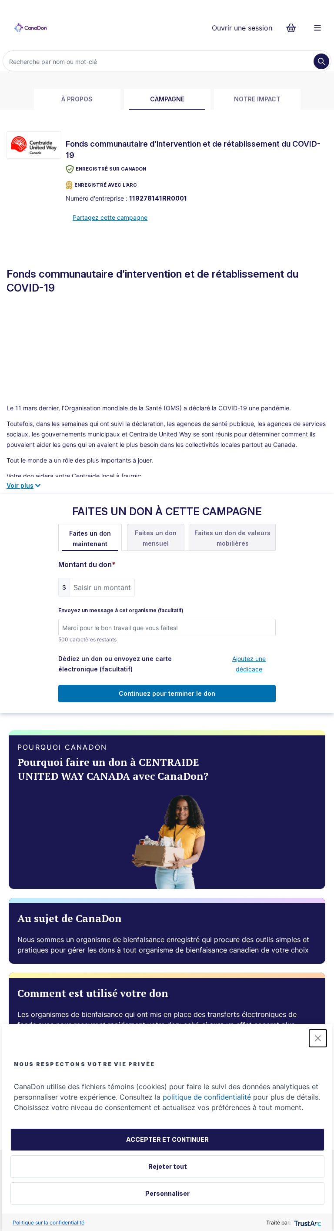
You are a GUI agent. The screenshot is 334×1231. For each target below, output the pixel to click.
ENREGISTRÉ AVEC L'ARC (105, 185)
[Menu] (317, 27)
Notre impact (257, 99)
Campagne (167, 99)
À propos (77, 99)
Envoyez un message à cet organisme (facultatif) (121, 610)
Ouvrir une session (242, 27)
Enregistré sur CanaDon (111, 169)
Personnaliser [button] (167, 1193)
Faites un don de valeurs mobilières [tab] (232, 538)
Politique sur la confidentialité (48, 1222)
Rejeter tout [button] (167, 1166)
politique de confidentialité (207, 1097)
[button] (318, 1038)
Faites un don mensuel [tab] (156, 538)
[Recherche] (321, 61)
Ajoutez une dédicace (249, 664)
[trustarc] (307, 1222)
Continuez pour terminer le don (167, 693)
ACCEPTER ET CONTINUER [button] (167, 1139)
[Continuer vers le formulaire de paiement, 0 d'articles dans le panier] (293, 28)
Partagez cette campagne (110, 217)
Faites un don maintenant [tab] (90, 538)
